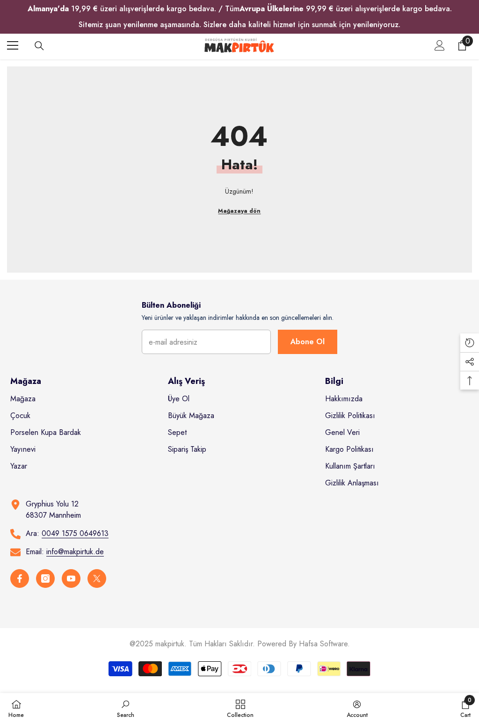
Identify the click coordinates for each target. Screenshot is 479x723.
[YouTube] (71, 578)
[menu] (12, 45)
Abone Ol (307, 341)
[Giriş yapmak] (440, 45)
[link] (125, 708)
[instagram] (45, 578)
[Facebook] (19, 578)
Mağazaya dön (239, 211)
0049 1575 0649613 (75, 533)
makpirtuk (169, 643)
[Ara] (39, 45)
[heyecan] (96, 578)
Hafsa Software (323, 643)
